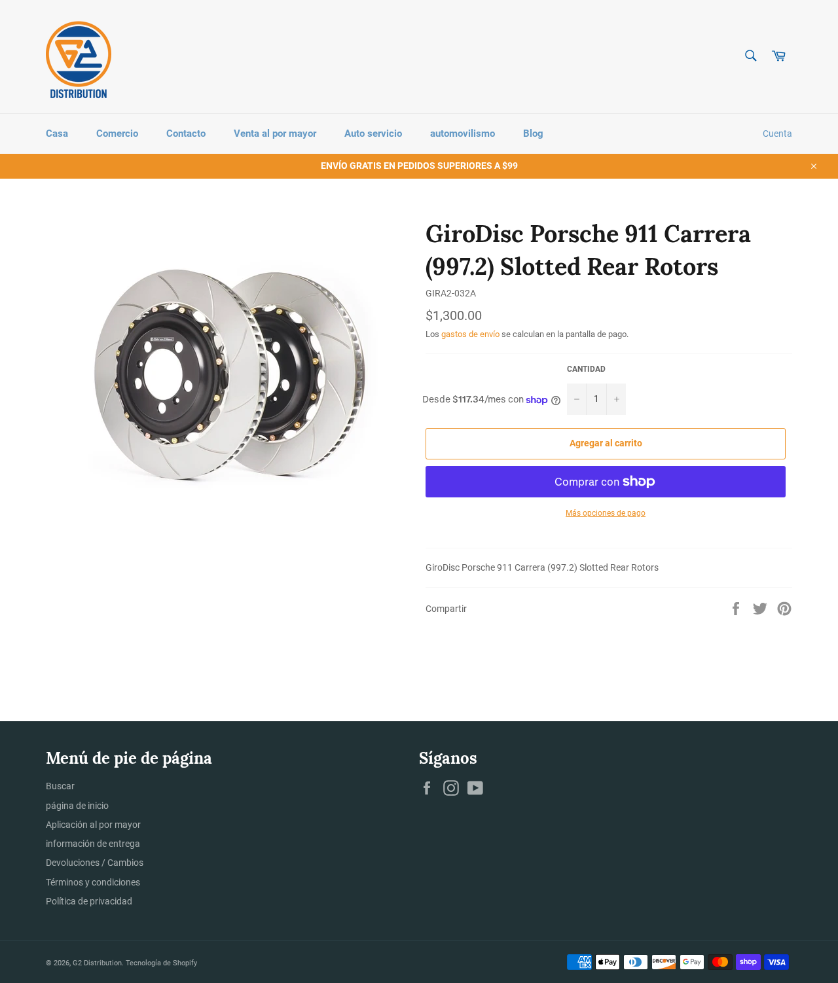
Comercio (117, 133)
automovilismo (462, 133)
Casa (57, 133)
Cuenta (777, 133)
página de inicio (77, 805)
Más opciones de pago (606, 513)
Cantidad (586, 369)
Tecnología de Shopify (161, 963)
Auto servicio (373, 133)
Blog (533, 133)
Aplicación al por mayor (93, 824)
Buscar (60, 786)
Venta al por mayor (275, 133)
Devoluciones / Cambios (94, 862)
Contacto (186, 133)
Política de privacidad (89, 901)
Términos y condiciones (93, 882)
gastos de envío (470, 334)
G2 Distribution (97, 963)
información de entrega (93, 843)
